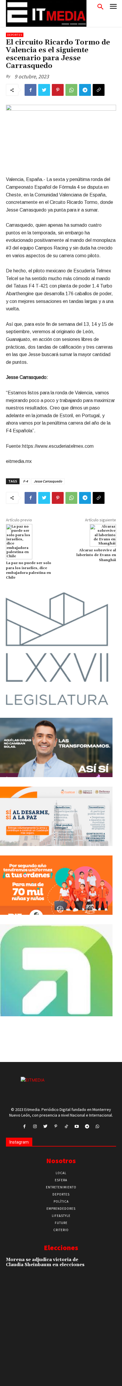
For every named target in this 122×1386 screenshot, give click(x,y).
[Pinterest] (58, 90)
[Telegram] (85, 90)
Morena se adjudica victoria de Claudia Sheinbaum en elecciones (45, 1262)
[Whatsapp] (97, 1126)
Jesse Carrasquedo (48, 481)
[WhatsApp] (71, 90)
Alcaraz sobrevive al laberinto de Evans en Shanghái (96, 555)
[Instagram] (34, 1126)
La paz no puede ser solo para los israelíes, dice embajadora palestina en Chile (28, 570)
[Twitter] (44, 90)
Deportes (14, 35)
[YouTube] (76, 1126)
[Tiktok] (66, 1126)
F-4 (25, 481)
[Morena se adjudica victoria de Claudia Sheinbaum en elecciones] (105, 1267)
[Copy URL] (99, 90)
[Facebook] (30, 90)
